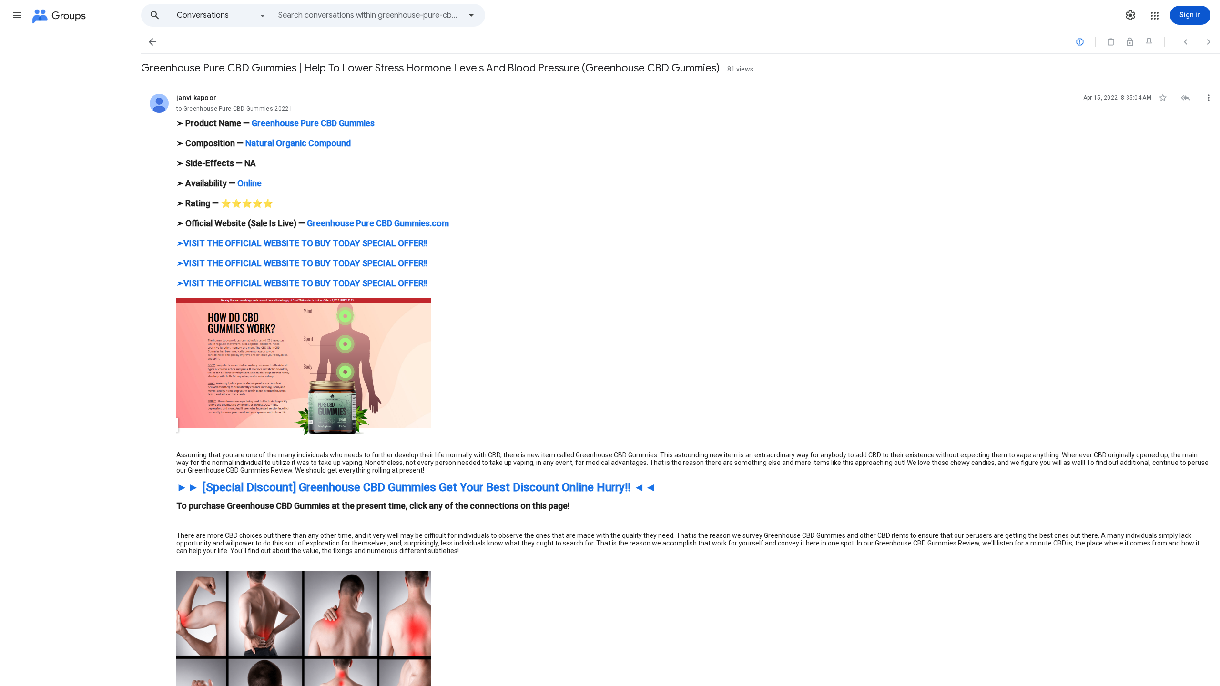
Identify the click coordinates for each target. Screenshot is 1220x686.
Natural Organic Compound (298, 143)
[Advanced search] (471, 15)
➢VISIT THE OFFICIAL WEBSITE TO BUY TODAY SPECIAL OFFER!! (301, 243)
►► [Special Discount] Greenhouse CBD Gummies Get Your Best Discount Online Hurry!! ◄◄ (416, 487)
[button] (17, 15)
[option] (221, 15)
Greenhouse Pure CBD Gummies (313, 123)
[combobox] (370, 15)
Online (249, 183)
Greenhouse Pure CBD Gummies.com (378, 223)
